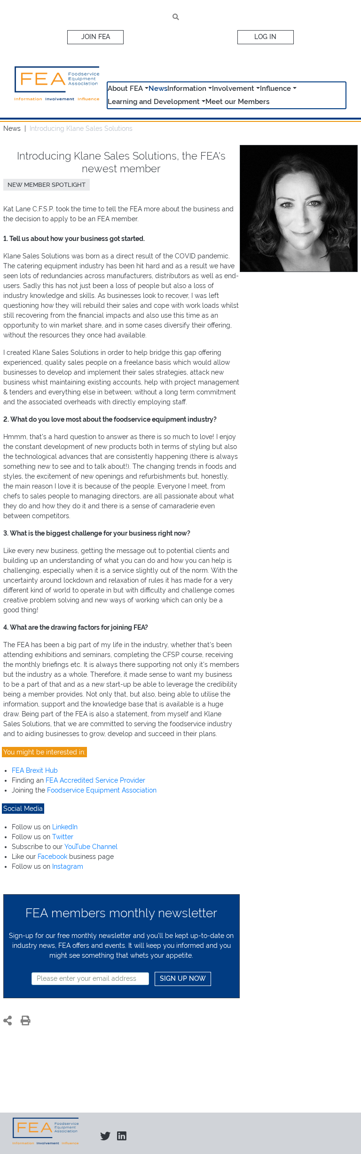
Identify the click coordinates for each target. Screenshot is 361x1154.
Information (186, 88)
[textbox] (90, 978)
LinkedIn (65, 827)
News (158, 88)
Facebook (52, 856)
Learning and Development (154, 101)
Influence (275, 88)
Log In (265, 36)
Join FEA (95, 36)
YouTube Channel (91, 846)
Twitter (62, 837)
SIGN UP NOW (183, 978)
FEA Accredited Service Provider (95, 780)
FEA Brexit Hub (35, 770)
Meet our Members (237, 101)
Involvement (233, 88)
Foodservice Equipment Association (102, 790)
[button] (146, 89)
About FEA (125, 88)
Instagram (67, 866)
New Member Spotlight (47, 184)
